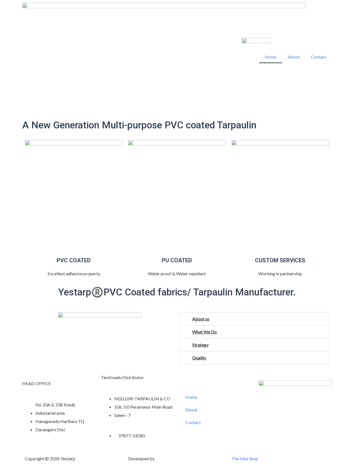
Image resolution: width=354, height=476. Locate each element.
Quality (199, 357)
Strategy (200, 344)
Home (271, 56)
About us (200, 318)
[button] (254, 319)
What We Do (204, 331)
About (294, 56)
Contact (318, 56)
